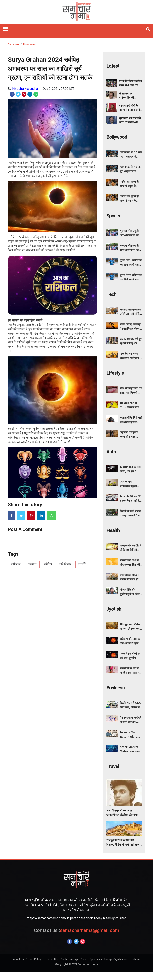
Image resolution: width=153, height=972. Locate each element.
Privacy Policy (33, 959)
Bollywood (116, 137)
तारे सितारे (65, 564)
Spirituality (96, 959)
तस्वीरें (82, 564)
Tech (111, 294)
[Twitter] (76, 941)
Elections (135, 959)
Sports (113, 216)
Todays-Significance (116, 959)
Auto (111, 452)
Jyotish (113, 609)
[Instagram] (82, 941)
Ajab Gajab (81, 959)
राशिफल (16, 564)
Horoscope (29, 44)
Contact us (67, 959)
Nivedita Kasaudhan (25, 89)
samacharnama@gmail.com (76, 930)
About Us (18, 959)
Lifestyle (115, 373)
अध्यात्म (32, 564)
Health (113, 530)
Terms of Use (51, 959)
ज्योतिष (48, 564)
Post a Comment (25, 529)
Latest (112, 66)
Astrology (13, 44)
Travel (112, 766)
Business (115, 688)
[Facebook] (69, 941)
